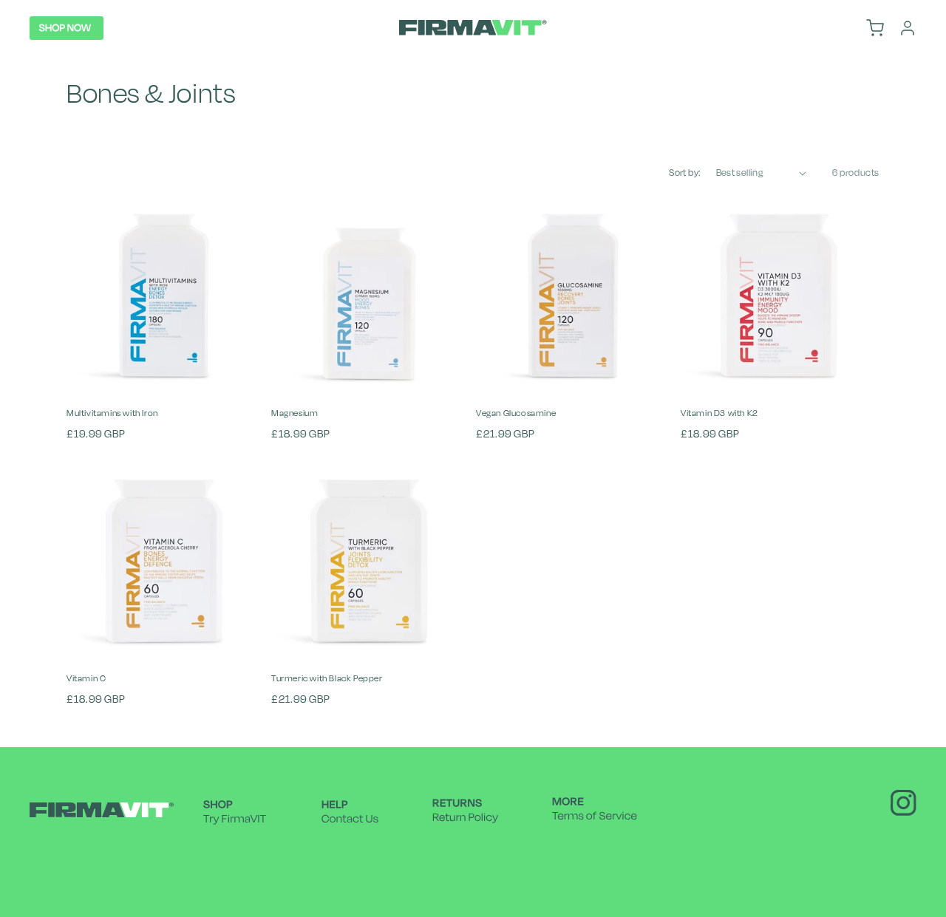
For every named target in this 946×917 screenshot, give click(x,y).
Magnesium (294, 413)
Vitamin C (86, 678)
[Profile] (907, 28)
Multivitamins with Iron (112, 413)
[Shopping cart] (875, 28)
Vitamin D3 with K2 (719, 413)
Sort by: (685, 172)
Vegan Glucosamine (516, 413)
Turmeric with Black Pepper (327, 678)
